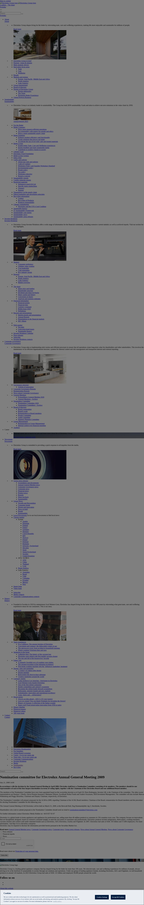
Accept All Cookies (118, 897)
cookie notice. (57, 901)
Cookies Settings (102, 897)
